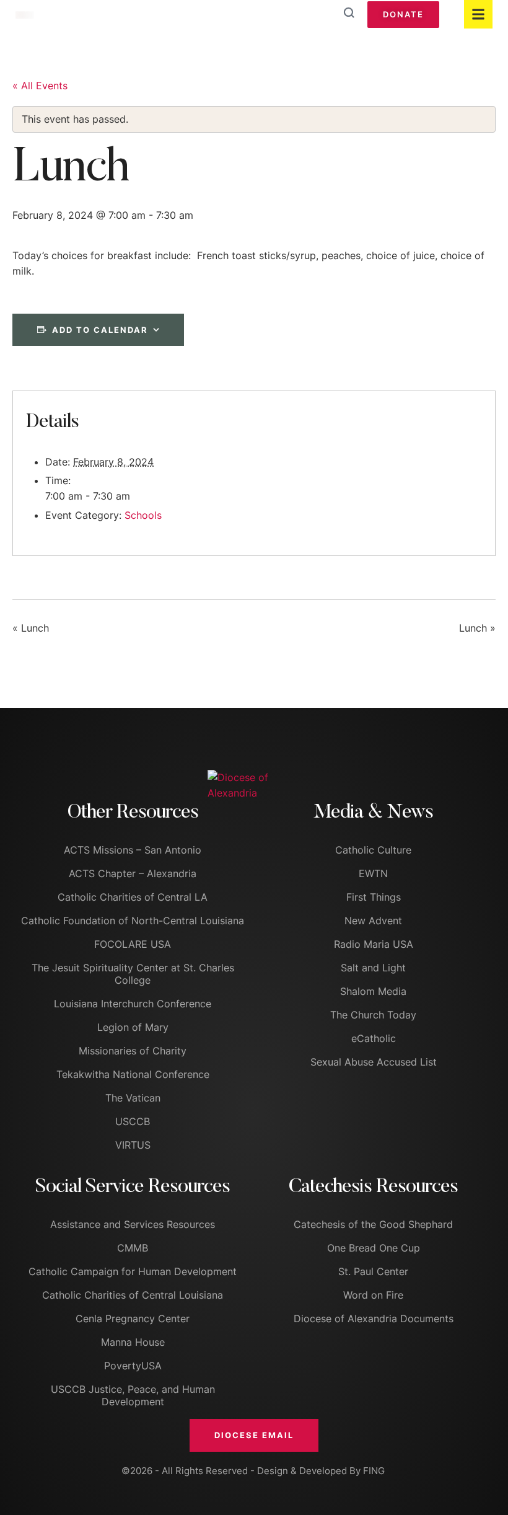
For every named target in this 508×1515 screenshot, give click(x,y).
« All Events (40, 85)
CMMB (132, 1248)
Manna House (133, 1342)
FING (374, 1471)
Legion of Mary (133, 1027)
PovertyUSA (133, 1365)
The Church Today (373, 1015)
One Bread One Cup (373, 1248)
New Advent (373, 920)
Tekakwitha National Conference (132, 1074)
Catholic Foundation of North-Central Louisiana (132, 920)
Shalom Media (373, 991)
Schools (143, 515)
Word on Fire (373, 1295)
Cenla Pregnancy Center (133, 1318)
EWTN (373, 873)
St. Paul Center (373, 1271)
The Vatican (132, 1098)
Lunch (30, 628)
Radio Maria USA (373, 944)
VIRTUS (133, 1145)
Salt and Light (373, 967)
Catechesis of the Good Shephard (373, 1224)
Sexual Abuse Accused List (373, 1062)
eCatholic (373, 1038)
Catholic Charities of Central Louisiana (132, 1295)
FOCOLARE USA (132, 944)
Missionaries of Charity (132, 1051)
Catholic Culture (373, 850)
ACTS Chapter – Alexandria (132, 873)
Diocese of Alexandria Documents (373, 1318)
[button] (254, 1435)
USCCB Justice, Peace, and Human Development (133, 1395)
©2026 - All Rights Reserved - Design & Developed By (242, 1471)
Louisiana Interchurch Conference (132, 1003)
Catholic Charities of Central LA (133, 897)
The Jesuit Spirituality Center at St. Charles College (133, 973)
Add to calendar (100, 330)
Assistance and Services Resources (132, 1224)
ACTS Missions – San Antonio (132, 850)
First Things (373, 897)
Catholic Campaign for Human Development (132, 1271)
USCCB (132, 1121)
